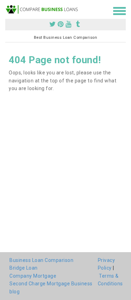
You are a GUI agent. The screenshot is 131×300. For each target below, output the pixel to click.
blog (14, 291)
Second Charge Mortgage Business (51, 283)
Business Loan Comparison (41, 260)
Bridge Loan (23, 268)
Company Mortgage (32, 276)
